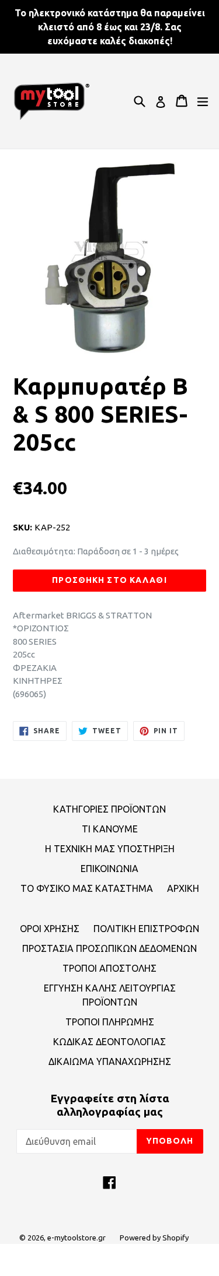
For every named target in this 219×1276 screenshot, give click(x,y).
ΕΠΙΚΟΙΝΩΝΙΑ (109, 868)
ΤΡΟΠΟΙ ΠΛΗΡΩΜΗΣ (109, 1022)
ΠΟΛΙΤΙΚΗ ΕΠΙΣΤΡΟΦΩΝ (146, 928)
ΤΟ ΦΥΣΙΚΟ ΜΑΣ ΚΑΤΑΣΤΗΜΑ (86, 888)
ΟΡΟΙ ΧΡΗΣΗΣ (49, 928)
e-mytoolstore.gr (76, 1237)
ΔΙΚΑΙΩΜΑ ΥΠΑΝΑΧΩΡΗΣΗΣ (109, 1061)
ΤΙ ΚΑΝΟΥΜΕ (110, 829)
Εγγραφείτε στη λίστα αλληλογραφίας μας (109, 1105)
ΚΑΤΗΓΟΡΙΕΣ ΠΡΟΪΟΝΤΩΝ (109, 809)
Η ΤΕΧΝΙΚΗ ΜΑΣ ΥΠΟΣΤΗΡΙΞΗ (110, 848)
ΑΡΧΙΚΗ (183, 888)
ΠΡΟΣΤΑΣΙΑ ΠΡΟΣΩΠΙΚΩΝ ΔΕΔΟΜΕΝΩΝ (109, 948)
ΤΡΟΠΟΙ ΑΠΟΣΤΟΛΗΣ (109, 968)
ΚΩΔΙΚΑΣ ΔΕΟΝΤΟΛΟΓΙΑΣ (109, 1041)
